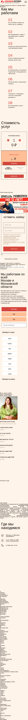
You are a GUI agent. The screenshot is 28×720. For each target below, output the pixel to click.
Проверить (3, 268)
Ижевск (2, 624)
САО (9, 364)
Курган (2, 640)
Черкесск (3, 709)
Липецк (2, 645)
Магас (2, 649)
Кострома (3, 636)
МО (14, 314)
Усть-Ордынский (5, 700)
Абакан (2, 592)
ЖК (14, 319)
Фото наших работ (6, 395)
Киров (2, 635)
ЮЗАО (10, 343)
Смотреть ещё (4, 480)
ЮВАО (10, 354)
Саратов (2, 684)
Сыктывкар (3, 688)
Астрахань (3, 596)
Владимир (3, 610)
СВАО (10, 359)
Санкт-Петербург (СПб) (7, 682)
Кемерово (3, 634)
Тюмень (2, 695)
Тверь (2, 692)
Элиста (2, 713)
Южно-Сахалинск (5, 715)
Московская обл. (5, 654)
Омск (1, 663)
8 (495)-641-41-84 (11, 545)
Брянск (2, 604)
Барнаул (2, 599)
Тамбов (2, 690)
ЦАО (9, 369)
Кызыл (2, 643)
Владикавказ (4, 609)
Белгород (3, 600)
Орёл (1, 665)
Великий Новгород (6, 606)
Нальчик (2, 658)
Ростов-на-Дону (5, 675)
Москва (14, 309)
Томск (2, 693)
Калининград (4, 631)
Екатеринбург (4, 620)
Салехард (3, 679)
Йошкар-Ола (4, 628)
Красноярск (3, 639)
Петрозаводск (4, 670)
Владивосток (4, 608)
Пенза (2, 668)
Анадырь (3, 594)
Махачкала (3, 651)
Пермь (2, 669)
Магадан (2, 648)
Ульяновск (3, 699)
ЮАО (9, 338)
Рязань (2, 677)
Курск (2, 641)
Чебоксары (3, 708)
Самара (2, 680)
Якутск (2, 718)
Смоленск (3, 685)
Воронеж (3, 614)
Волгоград (3, 611)
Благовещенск (4, 602)
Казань (2, 630)
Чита (1, 710)
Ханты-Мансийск (5, 705)
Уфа (1, 702)
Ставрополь (4, 687)
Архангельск (4, 595)
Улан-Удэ (3, 698)
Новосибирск (4, 660)
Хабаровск (3, 704)
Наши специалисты (6, 394)
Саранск (2, 683)
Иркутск (2, 625)
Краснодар (3, 638)
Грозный (2, 618)
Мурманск (3, 655)
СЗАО (10, 374)
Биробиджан (4, 601)
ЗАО (9, 349)
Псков (2, 673)
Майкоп (2, 650)
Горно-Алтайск (5, 616)
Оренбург (3, 664)
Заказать (14, 249)
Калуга (2, 633)
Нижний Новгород (6, 659)
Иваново (3, 623)
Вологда (2, 613)
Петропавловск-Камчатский (9, 671)
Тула (1, 694)
